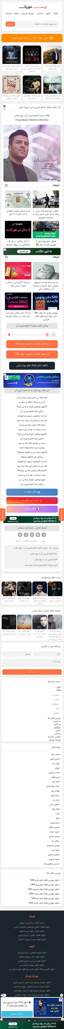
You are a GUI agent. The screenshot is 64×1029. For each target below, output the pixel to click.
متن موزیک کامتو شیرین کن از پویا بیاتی (40, 565)
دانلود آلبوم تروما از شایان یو (32, 965)
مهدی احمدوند (53, 845)
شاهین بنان (55, 804)
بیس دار (55, 695)
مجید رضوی (54, 859)
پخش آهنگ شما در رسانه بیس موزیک (30, 38)
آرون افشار (55, 777)
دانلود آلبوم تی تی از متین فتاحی (32, 961)
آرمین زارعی (55, 758)
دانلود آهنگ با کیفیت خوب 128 (30, 354)
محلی (58, 730)
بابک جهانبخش (53, 786)
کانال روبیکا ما (30, 508)
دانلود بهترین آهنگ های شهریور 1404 (43, 889)
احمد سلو (56, 754)
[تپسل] (4, 249)
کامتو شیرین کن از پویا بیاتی (45, 559)
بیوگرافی (57, 727)
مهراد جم (56, 850)
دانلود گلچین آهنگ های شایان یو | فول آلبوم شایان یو (32, 969)
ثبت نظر (32, 672)
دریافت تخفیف (17, 1014)
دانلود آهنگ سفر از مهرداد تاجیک (32, 939)
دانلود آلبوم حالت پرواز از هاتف (32, 956)
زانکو (58, 818)
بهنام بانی (55, 790)
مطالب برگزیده (12, 13)
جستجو (10, 24)
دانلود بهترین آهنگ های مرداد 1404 (44, 893)
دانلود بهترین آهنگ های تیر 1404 (45, 898)
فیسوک (44, 534)
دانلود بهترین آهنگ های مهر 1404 (45, 884)
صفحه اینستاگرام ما (30, 500)
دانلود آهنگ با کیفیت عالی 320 (30, 344)
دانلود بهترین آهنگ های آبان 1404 (45, 880)
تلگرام (20, 534)
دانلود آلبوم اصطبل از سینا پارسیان (32, 952)
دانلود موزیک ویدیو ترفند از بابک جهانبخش (32, 990)
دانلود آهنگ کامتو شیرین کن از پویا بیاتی (38, 107)
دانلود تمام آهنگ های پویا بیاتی (32, 365)
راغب (57, 813)
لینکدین (32, 534)
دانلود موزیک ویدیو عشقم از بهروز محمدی (32, 986)
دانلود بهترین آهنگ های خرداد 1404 (44, 903)
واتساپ (26, 534)
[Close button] (61, 995)
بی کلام (57, 724)
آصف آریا (56, 781)
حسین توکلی (54, 827)
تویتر (38, 534)
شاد (57, 708)
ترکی (57, 699)
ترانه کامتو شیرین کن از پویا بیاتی (43, 553)
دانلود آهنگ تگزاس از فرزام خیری (32, 935)
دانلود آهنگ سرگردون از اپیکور (32, 922)
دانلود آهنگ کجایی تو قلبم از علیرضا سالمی (32, 927)
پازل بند (56, 800)
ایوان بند (56, 763)
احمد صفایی (54, 772)
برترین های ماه (54, 718)
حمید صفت (54, 831)
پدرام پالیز (55, 795)
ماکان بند (55, 841)
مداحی (40, 13)
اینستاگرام (35, 1020)
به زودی (57, 721)
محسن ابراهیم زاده (52, 863)
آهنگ (55, 13)
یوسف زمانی (54, 836)
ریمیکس (55, 704)
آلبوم (48, 13)
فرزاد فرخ (56, 809)
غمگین (56, 713)
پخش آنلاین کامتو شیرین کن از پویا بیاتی (30, 548)
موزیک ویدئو (28, 13)
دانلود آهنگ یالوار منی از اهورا (32, 931)
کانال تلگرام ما (30, 491)
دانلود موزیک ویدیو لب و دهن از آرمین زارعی (32, 982)
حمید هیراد (55, 822)
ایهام (57, 768)
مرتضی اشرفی (54, 854)
